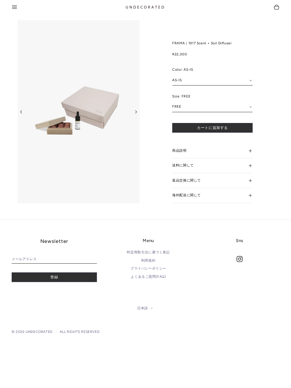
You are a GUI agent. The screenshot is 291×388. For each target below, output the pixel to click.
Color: (182, 70)
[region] (79, 111)
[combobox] (212, 80)
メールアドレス (24, 259)
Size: (181, 96)
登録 (54, 277)
